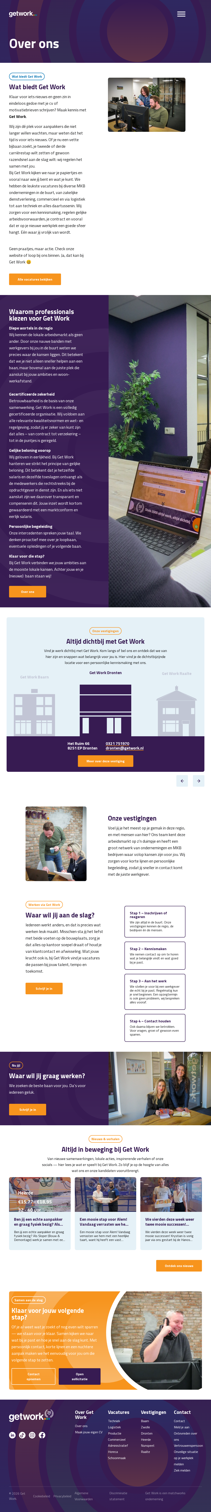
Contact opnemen (34, 1376)
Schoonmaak (117, 1457)
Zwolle (145, 1427)
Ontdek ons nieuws (179, 1265)
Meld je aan (181, 1427)
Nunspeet (148, 1445)
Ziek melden (182, 1470)
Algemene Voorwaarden (84, 1496)
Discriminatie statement (118, 1496)
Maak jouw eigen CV (88, 1432)
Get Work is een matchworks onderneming (165, 1496)
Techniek (114, 1420)
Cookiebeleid (41, 1496)
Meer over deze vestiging (106, 761)
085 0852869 (117, 743)
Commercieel (116, 1439)
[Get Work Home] (23, 14)
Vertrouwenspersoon (188, 1445)
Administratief (118, 1445)
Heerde (146, 1439)
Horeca (113, 1451)
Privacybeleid (62, 1496)
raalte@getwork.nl (123, 748)
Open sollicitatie (80, 1376)
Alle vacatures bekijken (35, 279)
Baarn (145, 1420)
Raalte (145, 1451)
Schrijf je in (44, 988)
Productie (114, 1433)
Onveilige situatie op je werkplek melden (186, 1458)
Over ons (27, 591)
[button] (182, 781)
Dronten (146, 1433)
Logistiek (114, 1427)
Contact (179, 1420)
